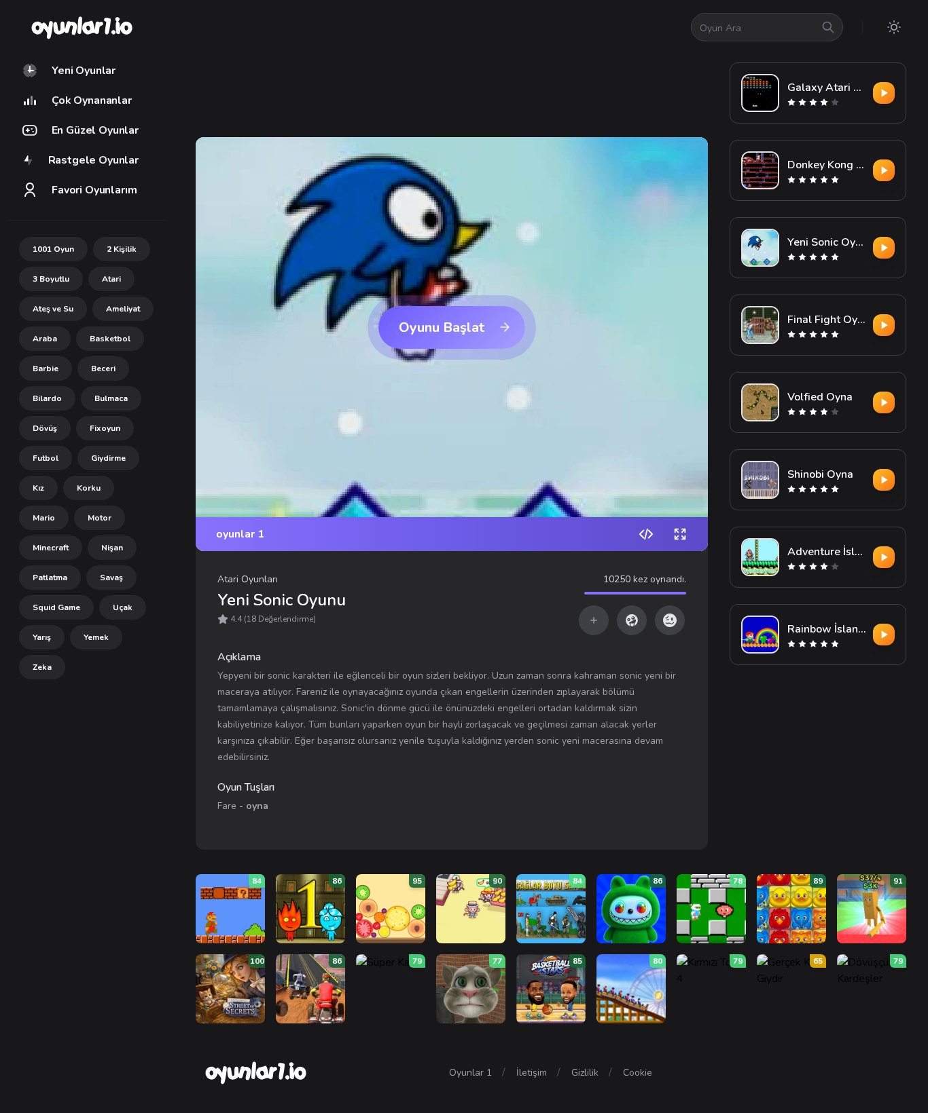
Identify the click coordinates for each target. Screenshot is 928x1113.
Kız (38, 488)
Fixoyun (105, 428)
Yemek (96, 637)
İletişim (531, 1072)
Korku (89, 488)
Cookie (637, 1072)
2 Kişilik (122, 249)
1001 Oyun (53, 249)
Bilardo (47, 398)
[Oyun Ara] (828, 27)
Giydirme (108, 458)
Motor (99, 517)
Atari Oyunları (247, 579)
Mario (44, 517)
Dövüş (45, 428)
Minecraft (51, 547)
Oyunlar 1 (470, 1072)
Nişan (112, 547)
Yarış (42, 637)
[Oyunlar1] (80, 27)
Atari (111, 278)
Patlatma (50, 577)
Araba (45, 338)
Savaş (111, 577)
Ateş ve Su (53, 308)
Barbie (45, 368)
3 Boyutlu (51, 278)
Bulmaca (111, 398)
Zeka (42, 667)
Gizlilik (585, 1072)
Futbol (45, 458)
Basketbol (110, 338)
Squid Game (56, 607)
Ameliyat (123, 308)
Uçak (122, 607)
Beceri (103, 368)
